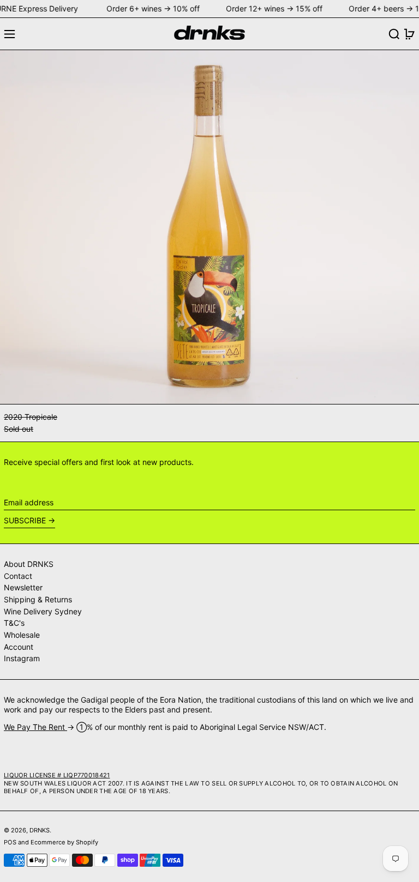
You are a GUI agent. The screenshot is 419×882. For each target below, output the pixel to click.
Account (18, 646)
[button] (394, 34)
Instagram (22, 658)
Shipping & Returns (38, 599)
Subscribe (25, 520)
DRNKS (39, 830)
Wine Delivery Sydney (43, 611)
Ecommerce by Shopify (64, 842)
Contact (18, 576)
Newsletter (23, 587)
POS (10, 842)
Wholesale (22, 634)
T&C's (14, 622)
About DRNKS (28, 564)
